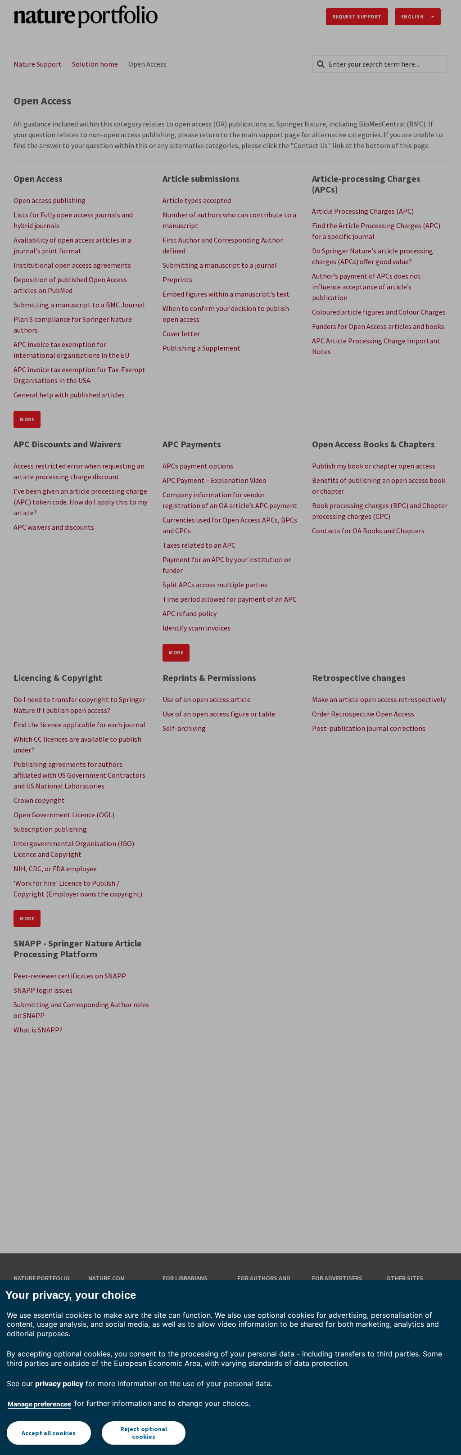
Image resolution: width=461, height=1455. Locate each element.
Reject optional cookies (143, 1433)
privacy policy (59, 1383)
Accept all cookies (49, 1433)
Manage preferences (39, 1404)
